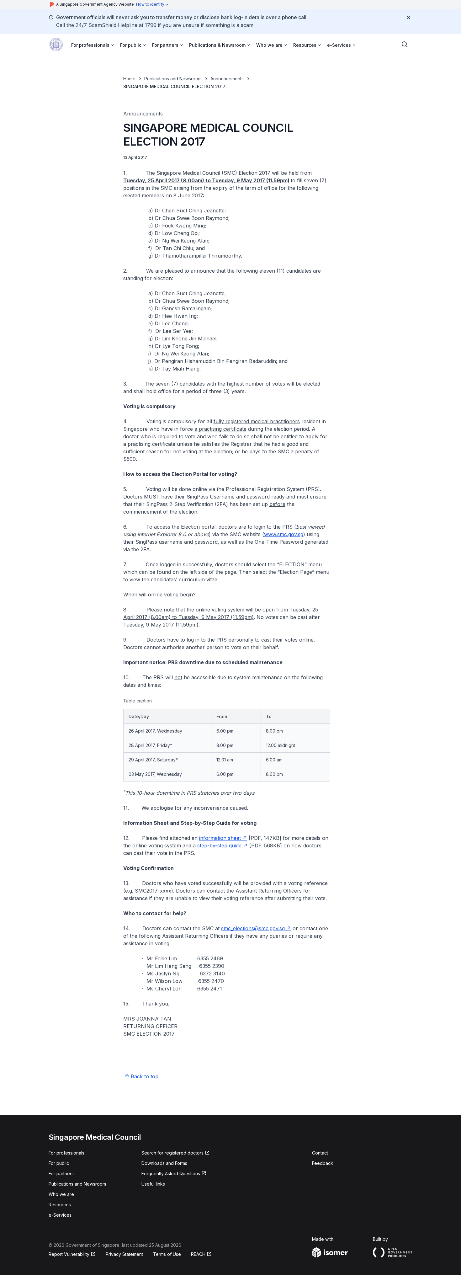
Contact (320, 1152)
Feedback (322, 1163)
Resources (60, 1204)
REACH (198, 1254)
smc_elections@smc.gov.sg (253, 928)
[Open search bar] (404, 44)
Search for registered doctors (172, 1152)
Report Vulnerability (69, 1254)
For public (59, 1163)
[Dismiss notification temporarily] (408, 17)
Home (129, 78)
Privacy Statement (124, 1254)
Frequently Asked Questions (170, 1173)
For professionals (66, 1152)
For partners (61, 1173)
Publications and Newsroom (173, 78)
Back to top (144, 1076)
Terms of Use (167, 1254)
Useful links (153, 1184)
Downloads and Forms (164, 1163)
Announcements (227, 78)
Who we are (61, 1194)
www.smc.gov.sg (283, 534)
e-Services (60, 1215)
